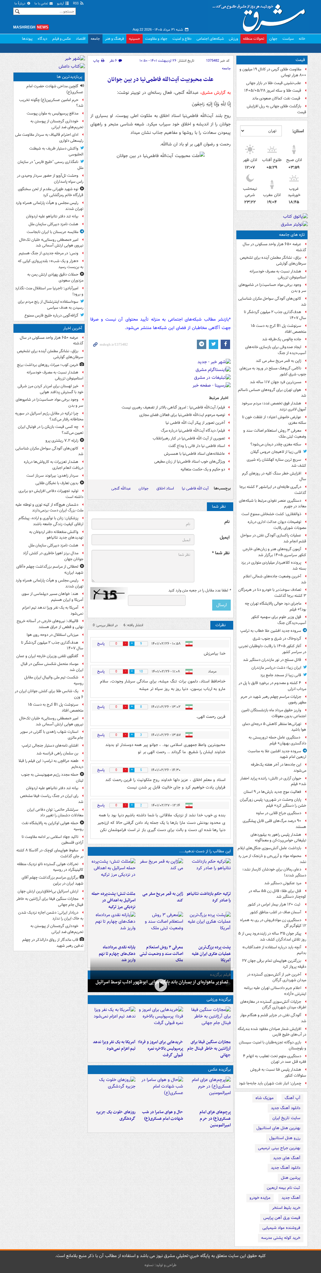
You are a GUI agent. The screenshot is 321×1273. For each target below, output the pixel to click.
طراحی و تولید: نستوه (160, 1265)
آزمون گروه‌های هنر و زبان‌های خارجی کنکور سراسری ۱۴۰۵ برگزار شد (274, 552)
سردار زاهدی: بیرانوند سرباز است (52, 476)
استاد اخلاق (165, 488)
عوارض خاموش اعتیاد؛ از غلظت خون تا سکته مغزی (274, 420)
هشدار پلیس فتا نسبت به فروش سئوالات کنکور (278, 1072)
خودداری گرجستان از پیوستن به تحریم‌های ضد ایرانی (56, 124)
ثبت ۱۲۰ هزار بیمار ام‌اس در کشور (274, 904)
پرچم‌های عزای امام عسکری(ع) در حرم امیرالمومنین (215, 1118)
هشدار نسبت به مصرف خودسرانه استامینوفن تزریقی (278, 274)
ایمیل (224, 537)
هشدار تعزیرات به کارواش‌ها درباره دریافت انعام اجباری (53, 465)
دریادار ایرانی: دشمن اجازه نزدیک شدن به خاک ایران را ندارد (50, 915)
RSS (76, 3)
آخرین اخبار (72, 328)
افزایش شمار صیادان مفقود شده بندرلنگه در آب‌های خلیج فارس (272, 1032)
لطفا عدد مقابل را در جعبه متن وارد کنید (199, 590)
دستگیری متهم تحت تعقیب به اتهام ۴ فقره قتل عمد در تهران (274, 1059)
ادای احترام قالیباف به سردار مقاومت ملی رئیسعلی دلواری (49, 138)
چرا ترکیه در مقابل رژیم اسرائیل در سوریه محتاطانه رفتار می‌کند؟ (49, 416)
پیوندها (27, 39)
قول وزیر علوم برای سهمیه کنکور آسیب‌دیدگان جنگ (278, 620)
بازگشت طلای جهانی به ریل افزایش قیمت (276, 109)
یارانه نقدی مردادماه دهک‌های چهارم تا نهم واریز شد (117, 954)
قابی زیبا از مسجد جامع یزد (280, 675)
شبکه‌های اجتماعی (210, 39)
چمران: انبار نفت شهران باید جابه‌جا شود (270, 1083)
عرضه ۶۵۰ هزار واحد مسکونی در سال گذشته (274, 247)
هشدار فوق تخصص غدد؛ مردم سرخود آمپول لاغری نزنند (274, 406)
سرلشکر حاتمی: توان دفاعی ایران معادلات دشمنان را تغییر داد (55, 813)
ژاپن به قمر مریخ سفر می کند (278, 361)
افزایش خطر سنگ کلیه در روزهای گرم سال (274, 476)
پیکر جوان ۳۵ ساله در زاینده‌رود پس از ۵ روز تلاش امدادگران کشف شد (272, 936)
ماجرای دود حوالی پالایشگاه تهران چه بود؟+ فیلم (275, 606)
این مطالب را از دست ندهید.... (205, 851)
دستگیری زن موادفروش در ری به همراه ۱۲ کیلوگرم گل (273, 923)
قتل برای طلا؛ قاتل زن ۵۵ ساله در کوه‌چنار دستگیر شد (277, 894)
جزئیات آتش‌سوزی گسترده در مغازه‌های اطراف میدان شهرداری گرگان (273, 1005)
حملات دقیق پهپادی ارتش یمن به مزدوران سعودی (55, 277)
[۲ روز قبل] (112, 927)
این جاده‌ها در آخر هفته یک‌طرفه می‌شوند (278, 767)
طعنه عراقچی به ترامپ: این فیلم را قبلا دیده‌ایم (50, 764)
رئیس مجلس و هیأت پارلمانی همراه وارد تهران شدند (49, 206)
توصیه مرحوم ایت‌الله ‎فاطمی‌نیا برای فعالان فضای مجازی (182, 415)
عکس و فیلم (61, 39)
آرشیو (61, 3)
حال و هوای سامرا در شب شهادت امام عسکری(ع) (162, 1115)
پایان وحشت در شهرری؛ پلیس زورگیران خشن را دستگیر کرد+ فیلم (273, 803)
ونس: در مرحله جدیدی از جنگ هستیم (48, 253)
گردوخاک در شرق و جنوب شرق (277, 639)
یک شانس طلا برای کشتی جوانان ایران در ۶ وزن (49, 694)
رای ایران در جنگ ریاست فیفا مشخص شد (51, 799)
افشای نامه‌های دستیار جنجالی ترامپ (50, 745)
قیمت (300, 60)
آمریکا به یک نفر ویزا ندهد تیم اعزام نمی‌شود (114, 1045)
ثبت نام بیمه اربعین (283, 1187)
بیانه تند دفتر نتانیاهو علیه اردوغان (52, 216)
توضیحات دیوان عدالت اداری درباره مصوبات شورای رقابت (277, 525)
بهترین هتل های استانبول (278, 1128)
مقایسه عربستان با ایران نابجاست (52, 232)
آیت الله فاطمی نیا (195, 488)
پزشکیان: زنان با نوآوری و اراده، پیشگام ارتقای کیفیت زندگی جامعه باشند (50, 521)
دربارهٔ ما (20, 3)
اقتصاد (81, 39)
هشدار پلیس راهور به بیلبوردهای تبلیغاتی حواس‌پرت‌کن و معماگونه (278, 838)
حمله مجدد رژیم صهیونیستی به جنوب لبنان (52, 778)
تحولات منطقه (253, 39)
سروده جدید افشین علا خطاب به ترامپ (270, 631)
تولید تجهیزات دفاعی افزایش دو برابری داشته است (50, 494)
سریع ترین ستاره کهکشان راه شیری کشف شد (276, 463)
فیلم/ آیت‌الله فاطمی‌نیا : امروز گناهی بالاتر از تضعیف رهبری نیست (173, 407)
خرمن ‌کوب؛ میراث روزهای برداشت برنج (47, 365)
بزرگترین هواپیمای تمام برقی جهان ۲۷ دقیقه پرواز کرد (274, 964)
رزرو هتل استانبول (284, 1138)
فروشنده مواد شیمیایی (281, 1228)
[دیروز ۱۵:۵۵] (160, 873)
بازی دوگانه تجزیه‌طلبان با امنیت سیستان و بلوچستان (272, 1045)
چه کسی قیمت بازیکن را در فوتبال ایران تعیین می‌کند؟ (50, 430)
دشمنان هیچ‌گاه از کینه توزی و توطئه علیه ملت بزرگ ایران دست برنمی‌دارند (49, 508)
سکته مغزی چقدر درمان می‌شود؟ (275, 444)
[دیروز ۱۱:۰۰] (160, 1092)
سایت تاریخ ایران (286, 1118)
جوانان (144, 488)
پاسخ (101, 644)
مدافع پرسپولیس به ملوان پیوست (52, 113)
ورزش (233, 39)
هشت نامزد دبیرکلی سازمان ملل (53, 224)
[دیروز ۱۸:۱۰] (208, 1022)
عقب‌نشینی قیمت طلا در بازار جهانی (273, 83)
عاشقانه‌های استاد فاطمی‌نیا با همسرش (194, 454)
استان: (298, 131)
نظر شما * (220, 553)
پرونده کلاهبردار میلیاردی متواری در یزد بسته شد (273, 565)
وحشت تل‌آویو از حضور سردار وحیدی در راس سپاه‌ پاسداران (50, 179)
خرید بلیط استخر (286, 1208)
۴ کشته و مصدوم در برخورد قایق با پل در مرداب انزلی (272, 686)
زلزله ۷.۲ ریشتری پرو (61, 441)
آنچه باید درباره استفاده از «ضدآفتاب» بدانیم (274, 950)
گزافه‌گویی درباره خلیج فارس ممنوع (51, 315)
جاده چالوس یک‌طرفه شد (281, 339)
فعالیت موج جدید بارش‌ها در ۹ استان (272, 792)
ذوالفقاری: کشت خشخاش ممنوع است (271, 514)
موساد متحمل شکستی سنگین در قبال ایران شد (52, 667)
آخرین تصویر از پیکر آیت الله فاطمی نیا (195, 423)
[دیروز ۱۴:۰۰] (208, 1092)
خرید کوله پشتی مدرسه (280, 1238)
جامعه (95, 39)
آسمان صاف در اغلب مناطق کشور (275, 912)
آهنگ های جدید (286, 1158)
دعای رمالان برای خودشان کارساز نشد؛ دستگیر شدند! (274, 872)
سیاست (288, 39)
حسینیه (134, 39)
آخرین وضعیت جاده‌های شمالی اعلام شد (274, 579)
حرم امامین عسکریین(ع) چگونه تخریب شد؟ (51, 103)
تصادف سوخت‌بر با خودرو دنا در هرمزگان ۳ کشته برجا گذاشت (272, 593)
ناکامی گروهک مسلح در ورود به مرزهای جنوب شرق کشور (272, 371)
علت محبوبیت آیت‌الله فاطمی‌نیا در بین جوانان (160, 79)
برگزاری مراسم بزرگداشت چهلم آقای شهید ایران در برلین (52, 880)
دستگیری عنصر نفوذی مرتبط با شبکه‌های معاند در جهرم (272, 504)
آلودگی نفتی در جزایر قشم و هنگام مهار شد (273, 1018)
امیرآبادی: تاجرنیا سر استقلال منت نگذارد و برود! (49, 291)
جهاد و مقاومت (156, 39)
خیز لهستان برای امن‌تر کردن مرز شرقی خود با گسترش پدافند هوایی (50, 389)
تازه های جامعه (292, 234)
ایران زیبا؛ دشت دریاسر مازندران (276, 668)
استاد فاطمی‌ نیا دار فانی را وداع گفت (196, 446)
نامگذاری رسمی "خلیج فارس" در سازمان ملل (50, 165)
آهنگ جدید (291, 1197)
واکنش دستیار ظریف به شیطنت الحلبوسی (56, 151)
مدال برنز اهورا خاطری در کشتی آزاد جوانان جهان (53, 556)
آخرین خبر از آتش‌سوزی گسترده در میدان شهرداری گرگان (276, 977)
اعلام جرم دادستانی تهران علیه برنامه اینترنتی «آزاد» (275, 991)
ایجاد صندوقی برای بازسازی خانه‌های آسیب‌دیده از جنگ (275, 350)
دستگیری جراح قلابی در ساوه (278, 813)
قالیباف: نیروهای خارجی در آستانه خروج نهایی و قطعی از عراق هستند (50, 624)
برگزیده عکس (219, 1069)
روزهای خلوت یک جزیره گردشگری (115, 1115)
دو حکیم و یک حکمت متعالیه (203, 469)
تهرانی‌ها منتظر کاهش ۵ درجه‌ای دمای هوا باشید (274, 727)
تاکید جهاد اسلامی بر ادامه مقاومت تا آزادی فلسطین (52, 840)
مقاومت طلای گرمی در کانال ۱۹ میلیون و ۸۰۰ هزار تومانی (272, 72)
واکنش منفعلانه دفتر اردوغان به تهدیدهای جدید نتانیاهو (56, 535)
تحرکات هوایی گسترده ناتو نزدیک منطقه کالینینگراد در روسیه (50, 867)
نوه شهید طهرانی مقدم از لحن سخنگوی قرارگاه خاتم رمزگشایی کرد (50, 192)
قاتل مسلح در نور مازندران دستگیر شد (272, 660)
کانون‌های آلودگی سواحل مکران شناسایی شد (272, 301)
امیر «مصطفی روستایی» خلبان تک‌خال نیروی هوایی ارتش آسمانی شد (51, 243)
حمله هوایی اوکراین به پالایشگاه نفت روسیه (52, 826)
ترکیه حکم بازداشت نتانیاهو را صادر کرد (209, 897)
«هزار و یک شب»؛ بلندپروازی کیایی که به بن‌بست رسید (50, 264)
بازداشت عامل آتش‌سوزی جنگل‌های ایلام (269, 848)
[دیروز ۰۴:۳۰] (160, 927)
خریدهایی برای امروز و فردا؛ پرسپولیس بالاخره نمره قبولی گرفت (160, 1048)
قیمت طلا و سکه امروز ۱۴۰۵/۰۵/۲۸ (272, 91)
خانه (302, 39)
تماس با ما (41, 3)
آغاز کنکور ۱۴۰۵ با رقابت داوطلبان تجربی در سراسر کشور (272, 649)
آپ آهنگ (292, 1098)
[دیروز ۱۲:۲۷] (112, 873)
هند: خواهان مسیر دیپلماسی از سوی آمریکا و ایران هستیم (52, 597)
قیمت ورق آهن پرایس (281, 1218)
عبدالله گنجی (121, 488)
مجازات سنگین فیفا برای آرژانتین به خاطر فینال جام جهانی (209, 1048)
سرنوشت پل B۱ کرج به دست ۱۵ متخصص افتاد (278, 329)
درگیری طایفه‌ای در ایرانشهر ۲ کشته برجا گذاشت (272, 490)
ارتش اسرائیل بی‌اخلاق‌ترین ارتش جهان (48, 891)
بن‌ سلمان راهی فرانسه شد (57, 753)
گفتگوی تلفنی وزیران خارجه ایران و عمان (47, 656)
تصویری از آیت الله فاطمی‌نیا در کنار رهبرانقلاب (189, 438)
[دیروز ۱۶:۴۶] (208, 873)
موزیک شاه (264, 1098)
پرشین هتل (290, 1177)
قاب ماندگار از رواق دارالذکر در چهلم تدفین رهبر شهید (52, 943)
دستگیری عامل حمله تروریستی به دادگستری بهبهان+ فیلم (277, 740)
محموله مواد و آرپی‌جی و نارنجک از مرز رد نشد (272, 859)
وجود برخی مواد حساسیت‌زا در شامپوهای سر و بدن (272, 288)
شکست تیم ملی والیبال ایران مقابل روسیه (53, 680)
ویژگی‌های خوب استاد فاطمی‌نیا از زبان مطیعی (189, 461)
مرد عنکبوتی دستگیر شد (282, 883)
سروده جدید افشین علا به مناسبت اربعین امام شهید (277, 754)
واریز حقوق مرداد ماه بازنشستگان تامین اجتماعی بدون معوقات (273, 713)
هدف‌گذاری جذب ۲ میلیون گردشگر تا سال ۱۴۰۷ (275, 315)
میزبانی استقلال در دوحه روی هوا (52, 635)
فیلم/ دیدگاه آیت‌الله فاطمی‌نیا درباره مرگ (193, 431)
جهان (273, 39)
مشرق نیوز (261, 15)
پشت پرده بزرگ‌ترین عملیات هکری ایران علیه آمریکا (211, 954)
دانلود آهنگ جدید (285, 1108)
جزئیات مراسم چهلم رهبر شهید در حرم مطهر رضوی (273, 700)
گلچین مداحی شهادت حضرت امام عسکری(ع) (54, 89)
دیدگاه (42, 39)
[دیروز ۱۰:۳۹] (208, 927)
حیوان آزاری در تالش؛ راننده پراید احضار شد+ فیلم (273, 781)
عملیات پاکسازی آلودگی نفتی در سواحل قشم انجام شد (273, 538)
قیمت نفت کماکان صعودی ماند (276, 98)
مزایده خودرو (260, 1197)
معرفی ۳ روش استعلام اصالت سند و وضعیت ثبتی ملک (274, 433)
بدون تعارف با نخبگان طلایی (56, 483)
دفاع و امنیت (182, 39)
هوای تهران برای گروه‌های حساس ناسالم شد (272, 393)
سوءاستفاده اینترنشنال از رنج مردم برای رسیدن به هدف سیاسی (50, 305)
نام (226, 522)
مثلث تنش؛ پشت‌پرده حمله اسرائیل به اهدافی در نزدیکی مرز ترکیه (113, 900)
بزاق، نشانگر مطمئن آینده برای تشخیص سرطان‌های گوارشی (273, 260)
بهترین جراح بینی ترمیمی (279, 1148)
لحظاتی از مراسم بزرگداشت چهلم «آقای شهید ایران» (49, 570)
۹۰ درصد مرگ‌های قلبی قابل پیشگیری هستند (274, 824)
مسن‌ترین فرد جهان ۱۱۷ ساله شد (275, 382)
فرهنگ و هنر (114, 39)
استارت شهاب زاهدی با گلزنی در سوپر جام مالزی (51, 735)
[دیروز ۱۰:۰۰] (160, 985)
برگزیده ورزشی (219, 999)
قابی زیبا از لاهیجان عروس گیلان (275, 452)
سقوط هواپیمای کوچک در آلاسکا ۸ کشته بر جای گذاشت (49, 853)
